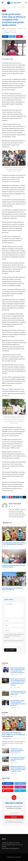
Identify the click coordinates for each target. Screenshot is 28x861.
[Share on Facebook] (5, 36)
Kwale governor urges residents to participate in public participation (17, 750)
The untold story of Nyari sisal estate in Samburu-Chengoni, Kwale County (18, 693)
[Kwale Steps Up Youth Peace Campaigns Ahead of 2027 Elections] (14, 579)
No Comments (6, 32)
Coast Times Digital (11, 28)
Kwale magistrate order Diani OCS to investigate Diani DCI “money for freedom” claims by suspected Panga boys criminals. (18, 682)
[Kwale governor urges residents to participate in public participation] (14, 556)
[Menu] (3, 2)
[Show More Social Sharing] (24, 36)
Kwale (4, 10)
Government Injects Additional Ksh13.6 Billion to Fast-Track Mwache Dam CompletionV (13, 734)
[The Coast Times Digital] (14, 2)
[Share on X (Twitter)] (12, 36)
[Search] (25, 2)
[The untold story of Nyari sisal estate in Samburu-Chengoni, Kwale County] (5, 693)
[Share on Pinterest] (19, 36)
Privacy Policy (14, 822)
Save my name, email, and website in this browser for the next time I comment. (14, 636)
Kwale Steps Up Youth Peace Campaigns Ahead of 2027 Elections (17, 759)
